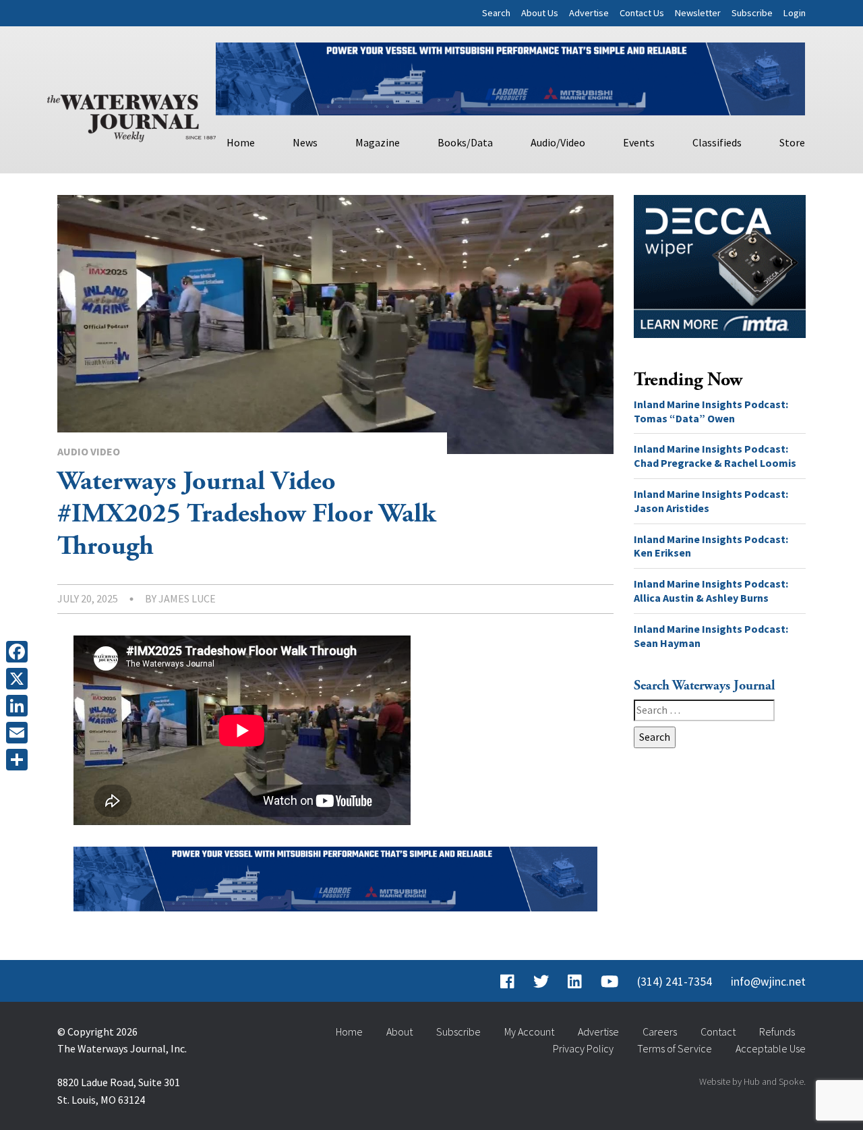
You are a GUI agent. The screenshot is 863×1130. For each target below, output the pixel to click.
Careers (660, 1031)
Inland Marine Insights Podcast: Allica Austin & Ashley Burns (711, 590)
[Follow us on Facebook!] (507, 981)
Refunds (777, 1031)
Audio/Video (558, 142)
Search (496, 13)
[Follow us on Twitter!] (541, 981)
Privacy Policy (583, 1048)
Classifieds (717, 142)
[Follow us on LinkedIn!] (575, 981)
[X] (19, 678)
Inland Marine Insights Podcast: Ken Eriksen (711, 546)
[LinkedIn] (19, 705)
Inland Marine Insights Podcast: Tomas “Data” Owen (711, 411)
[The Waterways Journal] (131, 115)
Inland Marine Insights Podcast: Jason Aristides (711, 501)
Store (792, 142)
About (399, 1031)
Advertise (589, 13)
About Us (539, 13)
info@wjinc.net (768, 981)
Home (241, 142)
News (305, 142)
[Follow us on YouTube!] (609, 981)
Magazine (377, 142)
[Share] (19, 759)
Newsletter (698, 13)
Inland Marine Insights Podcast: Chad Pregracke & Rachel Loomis (715, 456)
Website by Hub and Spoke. (752, 1081)
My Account (529, 1031)
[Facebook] (19, 651)
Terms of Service (674, 1048)
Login (794, 13)
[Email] (19, 732)
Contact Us (642, 13)
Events (639, 142)
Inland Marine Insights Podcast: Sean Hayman (711, 636)
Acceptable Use (771, 1048)
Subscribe (752, 13)
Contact (718, 1031)
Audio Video (88, 451)
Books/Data (465, 142)
